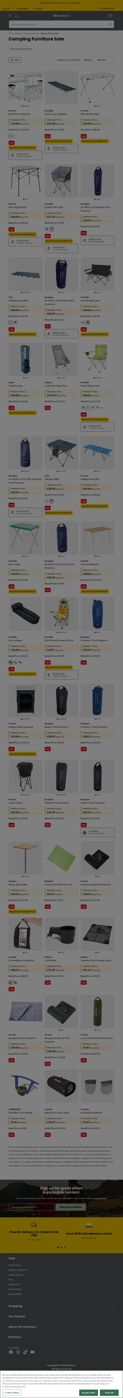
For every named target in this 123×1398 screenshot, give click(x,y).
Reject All (109, 1393)
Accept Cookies (88, 1393)
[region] (61, 1384)
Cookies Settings (11, 1393)
